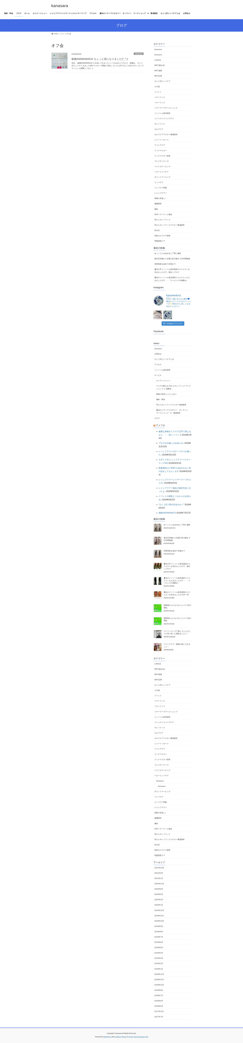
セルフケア (158, 129)
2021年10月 (159, 868)
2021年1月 (158, 878)
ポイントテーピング (162, 177)
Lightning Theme (120, 1037)
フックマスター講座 (162, 156)
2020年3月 (158, 900)
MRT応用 (158, 76)
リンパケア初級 (160, 188)
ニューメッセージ (161, 140)
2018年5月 (158, 1006)
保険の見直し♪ (160, 198)
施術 (156, 209)
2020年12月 (159, 884)
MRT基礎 (158, 71)
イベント (157, 92)
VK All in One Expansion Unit (138, 1037)
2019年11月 (159, 916)
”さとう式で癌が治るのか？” (171, 504)
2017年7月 (158, 1017)
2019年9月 (158, 926)
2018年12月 (159, 974)
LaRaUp (157, 60)
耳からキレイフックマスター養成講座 (169, 225)
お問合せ (157, 354)
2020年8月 (158, 889)
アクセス (157, 364)
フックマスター (160, 150)
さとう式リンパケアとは (164, 359)
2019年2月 (158, 963)
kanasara (138, 54)
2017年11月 (159, 1011)
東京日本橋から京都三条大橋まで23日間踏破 (172, 259)
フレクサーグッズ (161, 161)
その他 (157, 86)
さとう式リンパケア (162, 81)
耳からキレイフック (162, 220)
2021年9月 (158, 873)
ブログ (157, 418)
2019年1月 (158, 969)
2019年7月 (158, 937)
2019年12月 (159, 910)
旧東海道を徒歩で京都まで (165, 264)
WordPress (107, 1037)
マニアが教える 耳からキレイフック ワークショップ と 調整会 (173, 387)
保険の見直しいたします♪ (166, 394)
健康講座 (157, 204)
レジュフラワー (160, 193)
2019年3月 (158, 958)
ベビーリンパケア (161, 172)
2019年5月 (158, 948)
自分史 (157, 230)
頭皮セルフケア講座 (162, 236)
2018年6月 (158, 1001)
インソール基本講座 (162, 113)
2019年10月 (159, 921)
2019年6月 (158, 942)
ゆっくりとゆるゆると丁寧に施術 (167, 253)
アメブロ (160, 425)
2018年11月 (159, 980)
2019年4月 (158, 953)
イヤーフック (159, 97)
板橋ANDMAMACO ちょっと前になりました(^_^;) (100, 59)
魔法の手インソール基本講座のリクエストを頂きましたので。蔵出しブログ (172, 270)
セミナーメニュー (163, 381)
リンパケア (158, 182)
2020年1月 (158, 905)
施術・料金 (160, 399)
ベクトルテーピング (162, 166)
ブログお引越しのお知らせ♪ (171, 443)
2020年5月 (158, 894)
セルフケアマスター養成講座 (165, 134)
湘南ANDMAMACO (167, 513)
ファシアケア (159, 145)
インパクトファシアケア (164, 118)
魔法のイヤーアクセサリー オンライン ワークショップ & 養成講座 (173, 411)
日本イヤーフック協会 (163, 214)
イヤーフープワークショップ (165, 108)
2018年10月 (159, 985)
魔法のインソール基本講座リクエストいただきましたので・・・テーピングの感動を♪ (172, 278)
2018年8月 (158, 990)
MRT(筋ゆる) (159, 65)
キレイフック (159, 124)
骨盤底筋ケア (159, 241)
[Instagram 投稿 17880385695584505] (167, 315)
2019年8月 (158, 932)
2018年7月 (158, 995)
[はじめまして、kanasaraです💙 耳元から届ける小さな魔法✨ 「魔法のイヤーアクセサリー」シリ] (158, 315)
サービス (157, 375)
